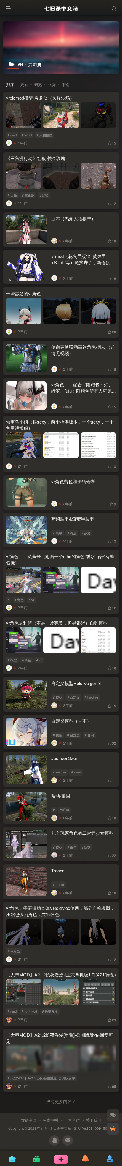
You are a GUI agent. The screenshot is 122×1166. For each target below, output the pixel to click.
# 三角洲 (28, 195)
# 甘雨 (89, 734)
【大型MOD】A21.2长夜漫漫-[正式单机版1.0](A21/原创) (61, 974)
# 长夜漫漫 (50, 1011)
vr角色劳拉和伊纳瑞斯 (73, 481)
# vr (31, 599)
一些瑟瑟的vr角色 (23, 293)
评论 (65, 84)
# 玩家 (86, 847)
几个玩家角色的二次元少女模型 (82, 833)
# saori (76, 772)
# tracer (58, 884)
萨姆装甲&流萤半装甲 (72, 519)
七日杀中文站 (60, 1128)
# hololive (91, 697)
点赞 (51, 84)
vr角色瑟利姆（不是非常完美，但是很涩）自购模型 (56, 623)
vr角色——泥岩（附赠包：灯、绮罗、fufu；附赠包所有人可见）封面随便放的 (83, 390)
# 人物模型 (44, 135)
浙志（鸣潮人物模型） (73, 218)
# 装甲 (57, 533)
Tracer (57, 870)
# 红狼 (44, 195)
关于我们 (93, 1120)
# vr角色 (14, 951)
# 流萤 (71, 533)
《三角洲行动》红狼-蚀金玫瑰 (35, 158)
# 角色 (19, 599)
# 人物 (12, 195)
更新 (24, 84)
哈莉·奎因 (60, 795)
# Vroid (27, 135)
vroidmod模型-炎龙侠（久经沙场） (40, 98)
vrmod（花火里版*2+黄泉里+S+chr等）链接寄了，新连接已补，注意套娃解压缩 (83, 262)
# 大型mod (29, 1011)
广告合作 (72, 1120)
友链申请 (28, 1120)
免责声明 (50, 1120)
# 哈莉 (64, 809)
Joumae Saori (64, 758)
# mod (12, 135)
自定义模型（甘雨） (71, 721)
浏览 (38, 84)
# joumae (59, 772)
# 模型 (12, 660)
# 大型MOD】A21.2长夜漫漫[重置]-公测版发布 (41, 1077)
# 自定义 (73, 697)
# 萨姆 (86, 533)
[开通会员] (113, 1129)
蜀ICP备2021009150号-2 (94, 1128)
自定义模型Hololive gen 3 (76, 683)
